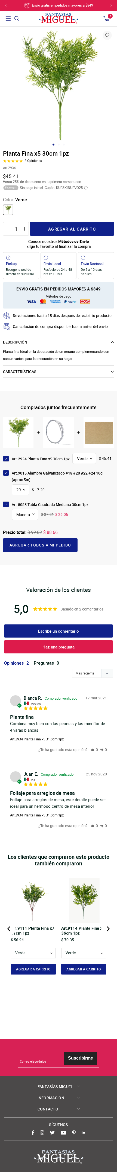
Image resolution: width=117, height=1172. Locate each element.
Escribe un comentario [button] (58, 631)
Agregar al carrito (72, 229)
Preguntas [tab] (44, 663)
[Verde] (8, 210)
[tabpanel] (58, 85)
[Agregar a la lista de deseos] (107, 35)
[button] (94, 749)
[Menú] (8, 18)
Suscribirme (80, 1058)
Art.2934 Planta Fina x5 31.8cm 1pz (37, 739)
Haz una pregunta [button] (58, 647)
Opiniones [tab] (14, 663)
